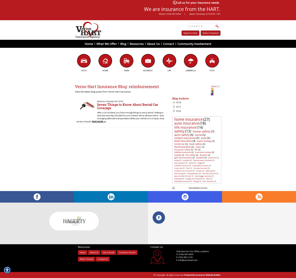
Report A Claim (190, 33)
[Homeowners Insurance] (105, 61)
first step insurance (200, 168)
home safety (201, 131)
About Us (94, 252)
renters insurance (185, 138)
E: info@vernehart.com (186, 260)
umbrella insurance (181, 166)
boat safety (195, 143)
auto (204, 138)
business (186, 160)
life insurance (185, 127)
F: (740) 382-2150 (184, 257)
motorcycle (178, 179)
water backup (204, 140)
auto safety (181, 135)
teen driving (178, 173)
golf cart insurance (183, 157)
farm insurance (208, 181)
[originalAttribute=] (259, 196)
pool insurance (179, 163)
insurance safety (182, 149)
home (198, 135)
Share (214, 86)
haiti (187, 168)
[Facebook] (37, 196)
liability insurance (182, 152)
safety (179, 131)
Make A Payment (210, 33)
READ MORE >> (99, 121)
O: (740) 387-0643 (184, 254)
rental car (179, 143)
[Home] (117, 30)
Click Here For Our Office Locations (192, 251)
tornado (198, 171)
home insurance (188, 119)
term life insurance (209, 173)
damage (196, 181)
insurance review (203, 152)
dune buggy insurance (203, 176)
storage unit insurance (194, 179)
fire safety (190, 155)
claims (198, 147)
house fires (178, 168)
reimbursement (192, 173)
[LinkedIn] (111, 196)
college (199, 163)
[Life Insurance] (169, 61)
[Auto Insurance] (84, 61)
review (176, 160)
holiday (177, 155)
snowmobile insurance (200, 166)
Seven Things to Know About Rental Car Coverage (127, 106)
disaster (203, 155)
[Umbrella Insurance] (190, 61)
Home (82, 252)
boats (208, 179)
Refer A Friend (86, 259)
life (196, 149)
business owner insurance (202, 160)
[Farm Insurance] (126, 61)
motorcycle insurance (181, 181)
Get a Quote (108, 252)
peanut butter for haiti (182, 176)
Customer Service (127, 252)
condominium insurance (183, 171)
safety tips (209, 171)
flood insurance (182, 146)
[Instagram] (185, 196)
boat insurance (183, 141)
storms (191, 163)
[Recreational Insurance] (212, 61)
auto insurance (186, 123)
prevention (212, 158)
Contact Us (103, 259)
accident (200, 157)
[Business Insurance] (148, 61)
